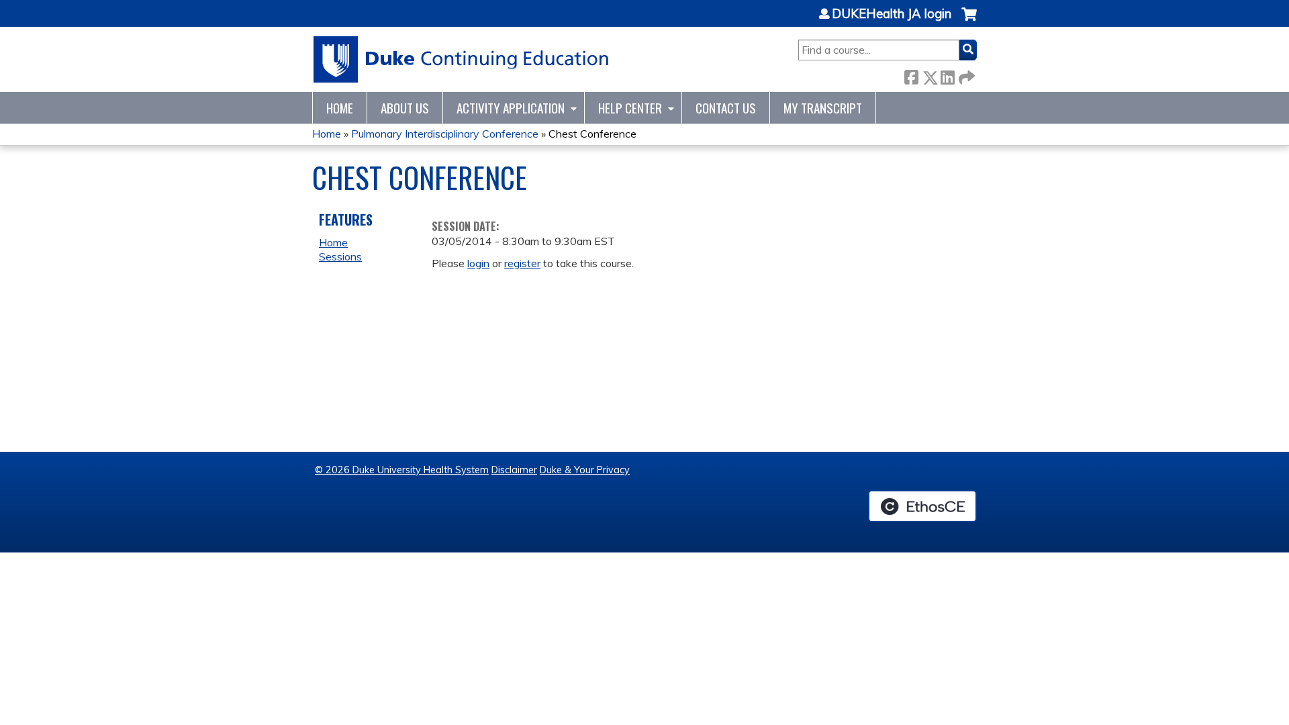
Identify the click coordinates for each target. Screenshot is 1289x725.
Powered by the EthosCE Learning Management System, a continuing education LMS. (922, 506)
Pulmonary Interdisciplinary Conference (444, 133)
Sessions (340, 256)
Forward (965, 75)
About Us (405, 107)
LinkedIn (947, 75)
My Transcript (822, 107)
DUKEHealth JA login (891, 14)
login (478, 263)
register (522, 263)
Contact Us (726, 107)
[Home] (461, 59)
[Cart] (969, 21)
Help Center (630, 107)
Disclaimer (514, 470)
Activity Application (511, 107)
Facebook (911, 75)
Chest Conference (592, 133)
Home (339, 107)
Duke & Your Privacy (585, 470)
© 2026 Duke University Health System (402, 470)
